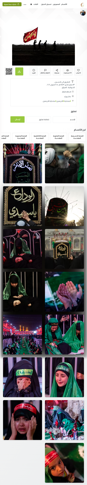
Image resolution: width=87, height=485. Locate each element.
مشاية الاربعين (49, 101)
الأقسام (64, 4)
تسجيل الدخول (46, 4)
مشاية (67, 101)
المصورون (56, 4)
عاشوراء (67, 97)
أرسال (17, 119)
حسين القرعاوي (73, 12)
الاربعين (60, 101)
